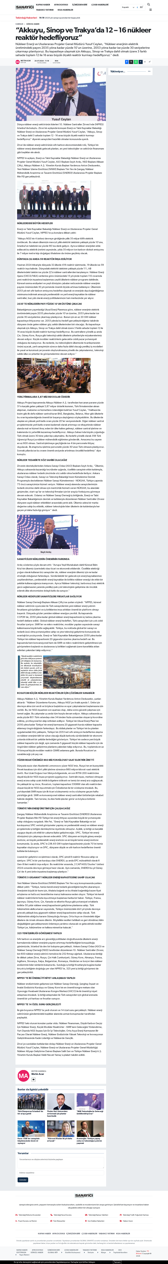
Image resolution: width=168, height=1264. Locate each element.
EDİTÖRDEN (21, 1252)
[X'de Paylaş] (131, 62)
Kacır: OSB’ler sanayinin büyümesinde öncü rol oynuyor (28, 1141)
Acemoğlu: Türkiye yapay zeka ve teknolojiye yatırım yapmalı (89, 1141)
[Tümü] (149, 71)
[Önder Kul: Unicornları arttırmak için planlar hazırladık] (61, 1101)
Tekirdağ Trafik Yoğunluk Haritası (136, 1215)
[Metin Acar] (23, 1076)
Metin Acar (37, 1074)
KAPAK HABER (43, 5)
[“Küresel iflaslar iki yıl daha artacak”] (61, 1129)
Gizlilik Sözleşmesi (72, 1252)
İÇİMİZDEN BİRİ (79, 5)
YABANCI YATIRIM (44, 10)
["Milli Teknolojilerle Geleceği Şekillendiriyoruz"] (90, 1101)
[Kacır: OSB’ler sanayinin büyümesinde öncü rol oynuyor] (31, 1129)
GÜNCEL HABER (32, 24)
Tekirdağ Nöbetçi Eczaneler (30, 1215)
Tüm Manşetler (59, 1221)
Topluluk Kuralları (120, 1252)
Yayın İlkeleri (24, 1255)
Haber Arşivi (128, 1221)
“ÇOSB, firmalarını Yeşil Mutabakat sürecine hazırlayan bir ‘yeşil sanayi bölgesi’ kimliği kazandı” (85, 18)
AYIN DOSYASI (61, 5)
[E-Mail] (33, 1080)
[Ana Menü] (149, 10)
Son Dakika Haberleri (96, 1221)
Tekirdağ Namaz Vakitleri (98, 1215)
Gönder (23, 1180)
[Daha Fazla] (141, 62)
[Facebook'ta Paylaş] (127, 62)
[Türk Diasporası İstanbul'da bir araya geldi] (31, 1101)
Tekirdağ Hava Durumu (63, 1215)
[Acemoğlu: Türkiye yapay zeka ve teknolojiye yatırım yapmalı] (90, 1129)
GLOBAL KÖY (53, 1252)
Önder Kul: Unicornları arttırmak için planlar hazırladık (57, 1113)
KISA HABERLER (65, 10)
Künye (103, 1252)
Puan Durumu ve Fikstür (27, 1221)
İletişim (90, 1252)
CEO (120, 1250)
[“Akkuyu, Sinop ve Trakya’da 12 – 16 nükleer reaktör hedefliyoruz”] (60, 94)
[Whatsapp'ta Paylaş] (136, 62)
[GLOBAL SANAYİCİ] (24, 7)
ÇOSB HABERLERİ (99, 5)
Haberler (19, 24)
